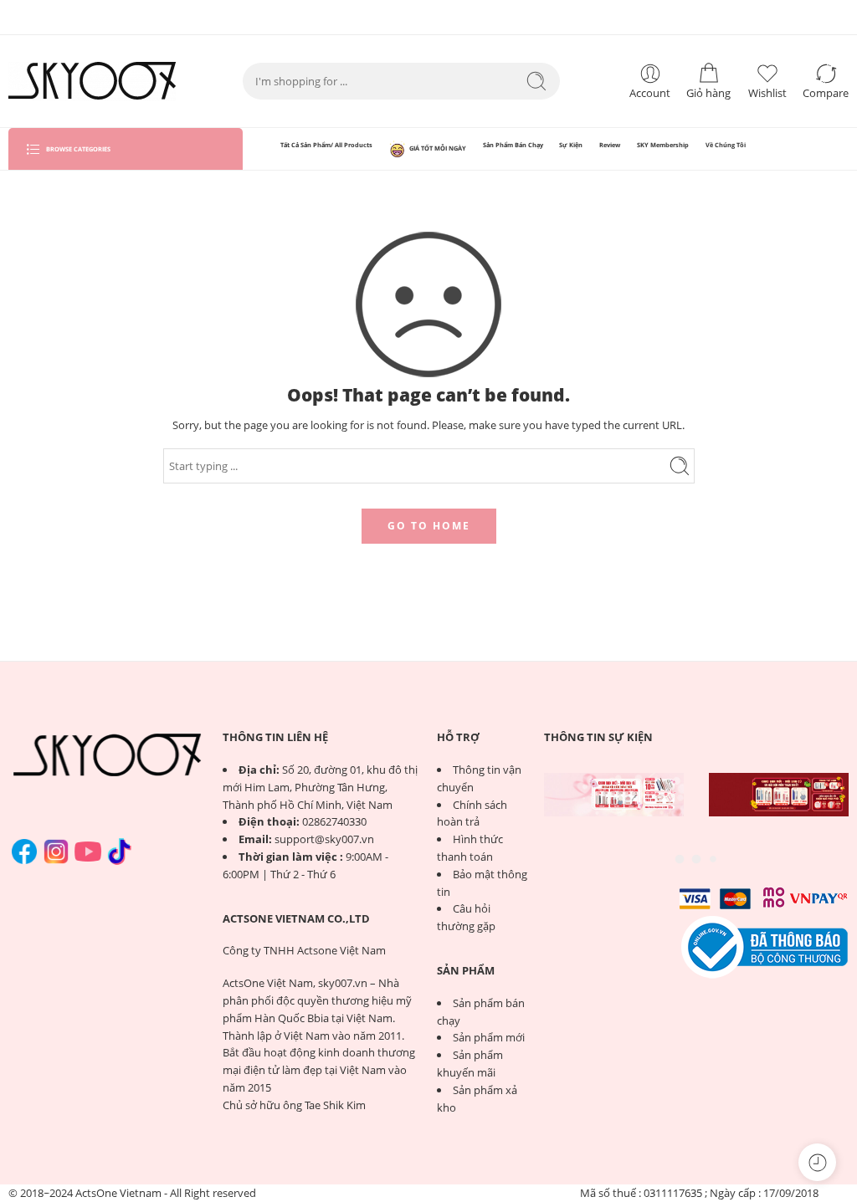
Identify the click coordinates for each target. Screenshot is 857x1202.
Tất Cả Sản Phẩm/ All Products (326, 145)
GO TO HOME (428, 526)
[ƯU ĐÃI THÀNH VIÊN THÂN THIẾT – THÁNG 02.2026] (779, 794)
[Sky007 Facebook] (24, 851)
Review (609, 145)
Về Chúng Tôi (726, 145)
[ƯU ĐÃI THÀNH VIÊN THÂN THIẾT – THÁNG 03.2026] (614, 794)
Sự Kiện (570, 145)
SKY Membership (663, 145)
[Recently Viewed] (817, 1162)
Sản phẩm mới (489, 1037)
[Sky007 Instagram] (56, 851)
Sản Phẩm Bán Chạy (513, 145)
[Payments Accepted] (765, 946)
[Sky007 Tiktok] (120, 851)
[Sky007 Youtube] (88, 851)
